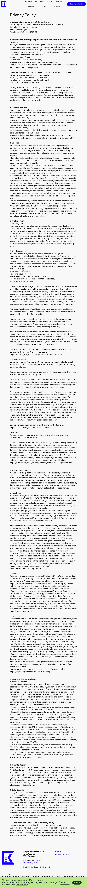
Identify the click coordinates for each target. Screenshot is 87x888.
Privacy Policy (22, 885)
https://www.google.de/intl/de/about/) (26, 256)
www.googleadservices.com (44, 420)
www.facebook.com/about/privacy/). (25, 569)
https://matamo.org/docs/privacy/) (24, 463)
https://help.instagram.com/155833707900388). (30, 672)
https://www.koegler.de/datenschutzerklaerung (49, 835)
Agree (77, 883)
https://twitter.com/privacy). (21, 611)
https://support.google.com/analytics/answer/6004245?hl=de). (36, 354)
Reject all (65, 883)
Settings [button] (53, 883)
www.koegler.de (40, 45)
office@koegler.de (22, 30)
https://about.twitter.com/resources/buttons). (29, 584)
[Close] (84, 882)
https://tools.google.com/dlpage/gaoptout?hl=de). (38, 327)
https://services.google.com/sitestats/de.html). (29, 428)
